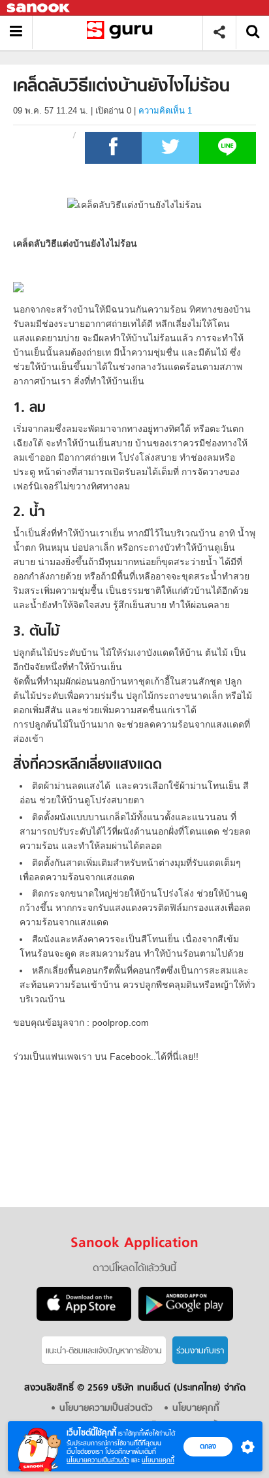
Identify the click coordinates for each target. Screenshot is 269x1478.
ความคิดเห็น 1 (165, 110)
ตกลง (208, 1446)
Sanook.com (39, 8)
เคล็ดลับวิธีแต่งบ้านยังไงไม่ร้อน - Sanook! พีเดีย (122, 32)
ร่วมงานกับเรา (200, 1351)
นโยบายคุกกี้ (158, 1460)
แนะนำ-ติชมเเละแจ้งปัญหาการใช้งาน (104, 1351)
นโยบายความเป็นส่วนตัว (98, 1460)
